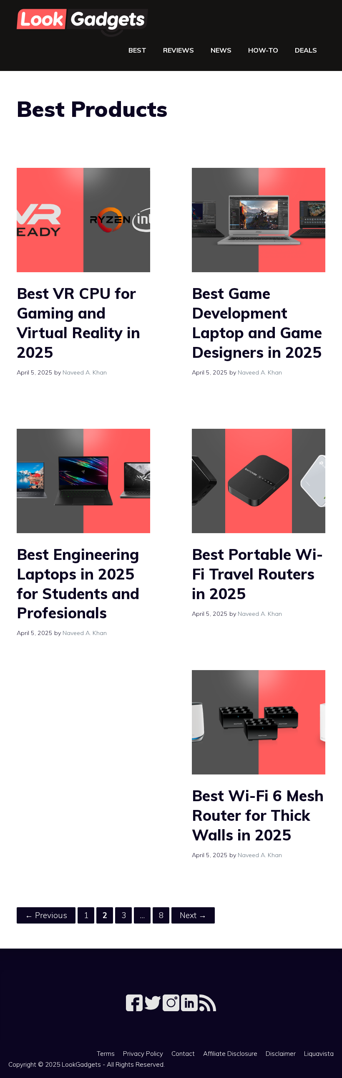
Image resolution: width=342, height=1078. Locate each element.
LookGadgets (81, 1064)
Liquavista (319, 1054)
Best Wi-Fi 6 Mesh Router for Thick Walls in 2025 (258, 815)
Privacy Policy (143, 1054)
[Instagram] (172, 1008)
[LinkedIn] (190, 1008)
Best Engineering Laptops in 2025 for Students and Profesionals (78, 583)
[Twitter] (153, 1008)
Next (193, 915)
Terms (106, 1054)
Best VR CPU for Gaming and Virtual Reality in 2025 (78, 322)
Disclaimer (281, 1054)
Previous (46, 915)
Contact (183, 1054)
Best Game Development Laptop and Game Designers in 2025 (257, 322)
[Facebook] (135, 1008)
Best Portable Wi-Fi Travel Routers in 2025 (257, 574)
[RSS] (207, 1008)
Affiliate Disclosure (230, 1054)
